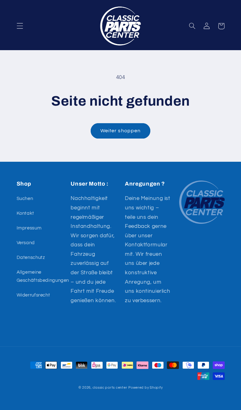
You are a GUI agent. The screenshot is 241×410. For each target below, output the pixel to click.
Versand (26, 242)
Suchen (25, 198)
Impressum (29, 228)
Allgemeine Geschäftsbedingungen (43, 276)
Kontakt (25, 213)
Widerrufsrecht (33, 295)
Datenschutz (31, 257)
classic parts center (110, 387)
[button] (20, 26)
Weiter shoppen (120, 130)
